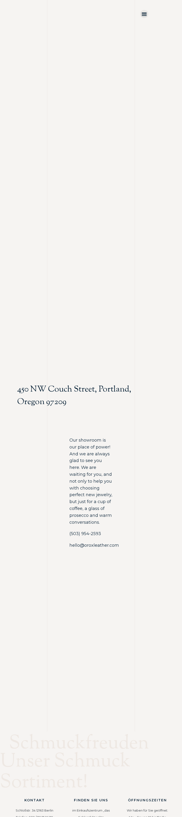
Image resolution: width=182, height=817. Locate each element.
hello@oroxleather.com (94, 545)
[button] (144, 14)
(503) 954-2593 (85, 533)
